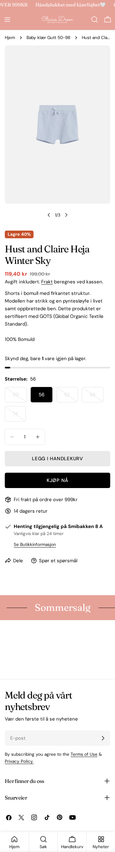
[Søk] (94, 19)
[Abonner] (103, 738)
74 (19, 416)
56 (41, 394)
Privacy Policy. (19, 761)
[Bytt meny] (7, 19)
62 (71, 396)
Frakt (47, 282)
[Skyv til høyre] (66, 215)
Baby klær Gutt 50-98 (48, 37)
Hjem (10, 37)
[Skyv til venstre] (49, 215)
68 (96, 396)
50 (20, 396)
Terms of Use (84, 754)
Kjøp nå (57, 480)
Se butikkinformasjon (35, 544)
